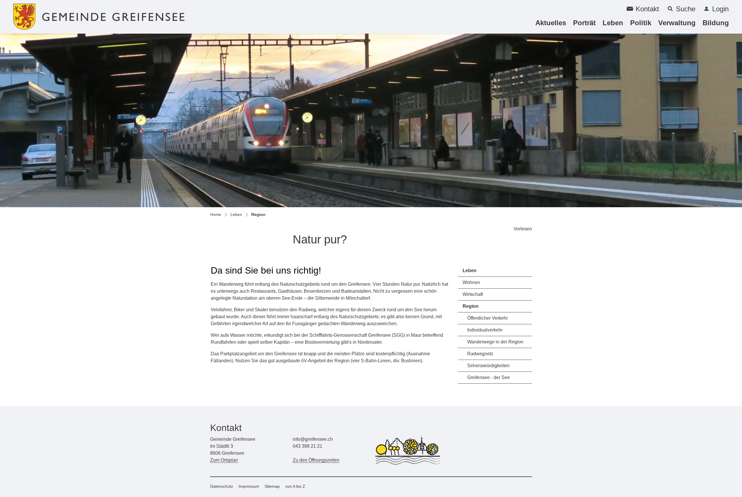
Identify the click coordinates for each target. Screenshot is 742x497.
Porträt (584, 23)
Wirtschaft (473, 294)
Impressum (249, 486)
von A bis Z (295, 486)
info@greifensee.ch (313, 439)
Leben (613, 23)
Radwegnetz (480, 353)
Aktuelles (550, 23)
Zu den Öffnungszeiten (316, 460)
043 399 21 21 (307, 446)
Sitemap (272, 486)
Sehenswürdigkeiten (488, 365)
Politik (640, 23)
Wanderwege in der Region (495, 341)
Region (479, 308)
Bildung (716, 23)
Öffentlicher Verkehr (487, 318)
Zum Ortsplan (224, 460)
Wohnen (471, 282)
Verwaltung (677, 23)
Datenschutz (221, 486)
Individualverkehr (485, 329)
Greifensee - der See (488, 377)
